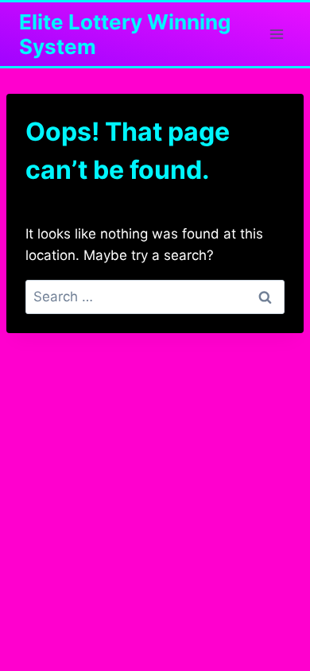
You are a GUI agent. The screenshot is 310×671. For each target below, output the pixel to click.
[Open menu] (276, 33)
